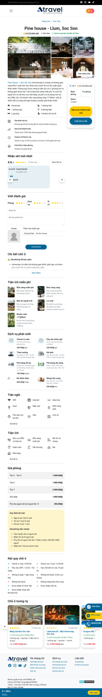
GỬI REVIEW (36, 247)
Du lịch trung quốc (82, 665)
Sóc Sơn (56, 21)
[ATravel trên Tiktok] (93, 2)
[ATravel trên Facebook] (81, 2)
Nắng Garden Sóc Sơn (20, 631)
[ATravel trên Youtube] (89, 2)
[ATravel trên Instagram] (85, 2)
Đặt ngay (94, 692)
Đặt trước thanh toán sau (81, 111)
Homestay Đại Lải (59, 665)
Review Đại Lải (58, 671)
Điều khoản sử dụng (37, 665)
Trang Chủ (46, 21)
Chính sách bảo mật (38, 668)
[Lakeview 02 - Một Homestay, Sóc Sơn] (62, 615)
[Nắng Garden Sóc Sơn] (25, 615)
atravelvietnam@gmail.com (29, 2)
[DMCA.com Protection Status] (86, 686)
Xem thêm (36, 273)
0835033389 (13, 2)
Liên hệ (33, 671)
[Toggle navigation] (11, 10)
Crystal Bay (79, 662)
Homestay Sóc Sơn (59, 662)
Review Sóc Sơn (58, 668)
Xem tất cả (56, 162)
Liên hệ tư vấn (81, 121)
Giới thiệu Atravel (36, 662)
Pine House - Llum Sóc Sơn (20, 82)
